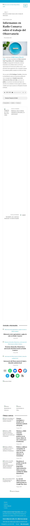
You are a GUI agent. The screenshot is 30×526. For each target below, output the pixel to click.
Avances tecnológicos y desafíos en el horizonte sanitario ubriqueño (21, 422)
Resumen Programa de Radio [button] (11, 98)
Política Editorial (7, 506)
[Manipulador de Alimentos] (9, 408)
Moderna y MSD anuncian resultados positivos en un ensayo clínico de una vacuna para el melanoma (21, 436)
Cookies (5, 507)
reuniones (18, 102)
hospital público (6, 102)
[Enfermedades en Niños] (21, 408)
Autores (5, 502)
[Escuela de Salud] (15, 392)
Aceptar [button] (17, 524)
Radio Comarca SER (7, 19)
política (13, 102)
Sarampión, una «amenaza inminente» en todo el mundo (11, 216)
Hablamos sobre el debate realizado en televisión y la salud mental (18, 111)
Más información (25, 524)
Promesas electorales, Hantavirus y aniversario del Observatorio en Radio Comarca (15, 348)
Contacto (6, 504)
